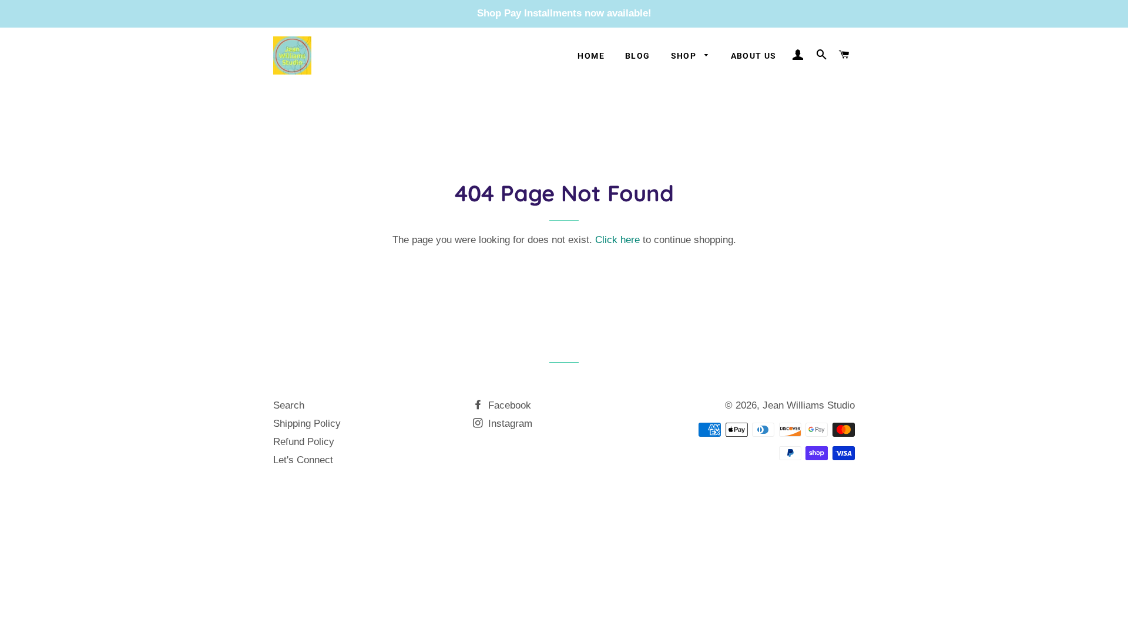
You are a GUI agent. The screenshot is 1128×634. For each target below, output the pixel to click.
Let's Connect (303, 460)
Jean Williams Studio (809, 405)
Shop (685, 55)
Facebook (508, 405)
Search (288, 405)
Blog (637, 55)
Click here (617, 239)
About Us (754, 55)
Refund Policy (303, 441)
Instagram (508, 423)
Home (591, 55)
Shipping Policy (307, 423)
